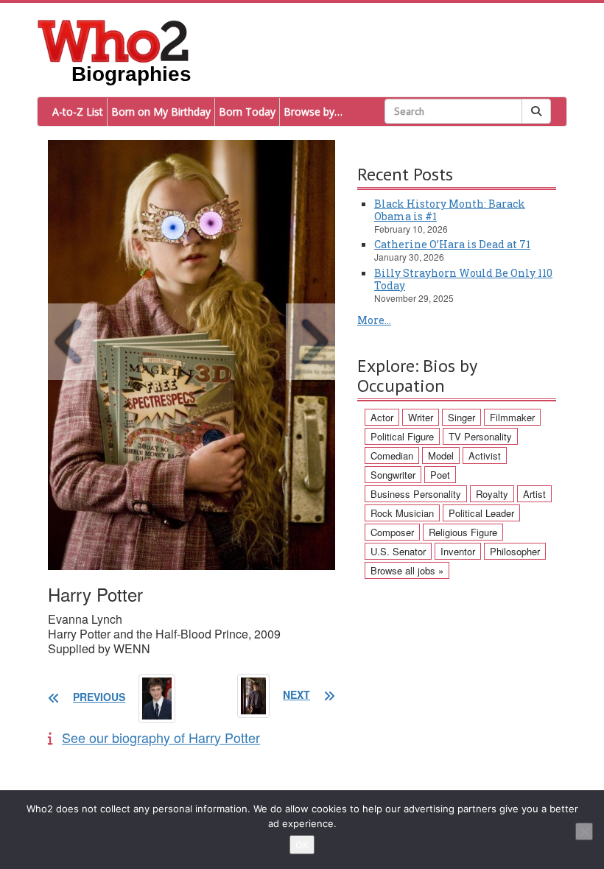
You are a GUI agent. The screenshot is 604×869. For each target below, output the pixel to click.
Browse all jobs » (407, 570)
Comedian (392, 455)
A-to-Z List (77, 112)
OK (302, 845)
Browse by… (313, 112)
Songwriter (393, 475)
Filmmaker (512, 417)
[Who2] (113, 39)
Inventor (457, 551)
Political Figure (402, 436)
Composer (392, 532)
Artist (534, 494)
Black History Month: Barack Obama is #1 (449, 210)
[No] (584, 831)
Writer (420, 417)
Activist (484, 455)
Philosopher (515, 551)
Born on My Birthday (161, 112)
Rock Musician (402, 513)
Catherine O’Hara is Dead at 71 (452, 244)
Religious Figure (463, 532)
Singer (461, 417)
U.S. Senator (398, 551)
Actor (382, 417)
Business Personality (416, 494)
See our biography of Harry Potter (161, 737)
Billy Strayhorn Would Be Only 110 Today (463, 279)
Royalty (492, 494)
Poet (440, 475)
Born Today (247, 112)
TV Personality (480, 436)
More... (374, 320)
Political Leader (481, 513)
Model (441, 455)
